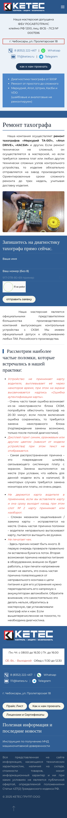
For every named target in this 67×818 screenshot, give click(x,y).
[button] (62, 7)
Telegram (51, 56)
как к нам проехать (33, 66)
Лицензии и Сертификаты (25, 714)
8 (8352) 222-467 (25, 50)
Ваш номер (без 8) (16, 271)
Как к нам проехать (46, 706)
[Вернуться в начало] (24, 7)
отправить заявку (19, 299)
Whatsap (54, 50)
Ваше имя (10, 258)
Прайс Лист (14, 706)
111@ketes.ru (25, 56)
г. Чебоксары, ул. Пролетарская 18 (27, 693)
